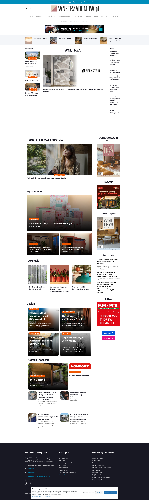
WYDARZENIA (77, 16)
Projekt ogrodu (37, 379)
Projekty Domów (63, 470)
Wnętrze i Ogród (97, 480)
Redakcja (63, 21)
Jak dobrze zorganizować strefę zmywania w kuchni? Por (91, 40)
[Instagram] (30, 8)
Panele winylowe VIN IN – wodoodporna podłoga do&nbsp (115, 40)
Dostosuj (99, 492)
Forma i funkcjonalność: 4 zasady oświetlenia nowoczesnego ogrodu (79, 417)
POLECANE (88, 16)
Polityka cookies (47, 496)
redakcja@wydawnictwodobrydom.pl (39, 476)
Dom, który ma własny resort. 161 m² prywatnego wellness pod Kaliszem (107, 268)
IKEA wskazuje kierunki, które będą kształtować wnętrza (65, 40)
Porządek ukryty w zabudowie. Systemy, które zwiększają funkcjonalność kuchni (107, 284)
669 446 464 (31, 472)
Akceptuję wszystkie (110, 492)
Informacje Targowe (98, 465)
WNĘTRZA (39, 16)
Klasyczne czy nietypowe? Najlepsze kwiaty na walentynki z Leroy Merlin (37, 289)
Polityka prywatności (37, 496)
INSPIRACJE (104, 16)
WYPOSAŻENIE (50, 16)
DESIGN (31, 16)
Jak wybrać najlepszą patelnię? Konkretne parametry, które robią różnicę (114, 100)
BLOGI (96, 16)
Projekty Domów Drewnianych (67, 472)
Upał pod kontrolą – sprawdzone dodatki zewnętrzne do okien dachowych (107, 261)
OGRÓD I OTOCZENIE (64, 16)
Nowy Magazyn (63, 465)
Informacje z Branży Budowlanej (101, 467)
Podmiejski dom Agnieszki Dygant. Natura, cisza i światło (46, 178)
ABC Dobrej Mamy (64, 458)
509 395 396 (31, 469)
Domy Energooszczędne (66, 463)
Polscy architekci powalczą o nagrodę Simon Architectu (39, 316)
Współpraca (74, 21)
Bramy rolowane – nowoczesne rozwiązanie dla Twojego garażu (48, 417)
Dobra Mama (62, 460)
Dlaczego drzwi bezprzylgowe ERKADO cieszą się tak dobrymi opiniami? (107, 290)
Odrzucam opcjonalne (89, 492)
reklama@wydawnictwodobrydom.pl (38, 480)
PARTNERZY (115, 16)
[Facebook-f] (26, 8)
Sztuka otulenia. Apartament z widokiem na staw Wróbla (41, 340)
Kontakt (84, 21)
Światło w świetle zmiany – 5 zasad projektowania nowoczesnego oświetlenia (72, 249)
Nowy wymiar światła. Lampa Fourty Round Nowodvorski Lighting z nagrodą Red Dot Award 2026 (40, 249)
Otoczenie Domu (64, 467)
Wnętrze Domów (63, 475)
